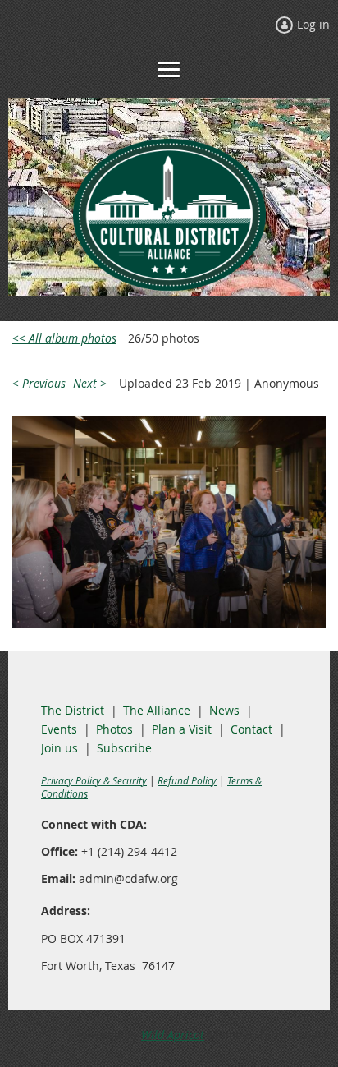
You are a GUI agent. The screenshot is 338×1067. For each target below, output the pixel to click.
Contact (251, 729)
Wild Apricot (172, 1034)
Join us (59, 748)
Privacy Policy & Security (94, 780)
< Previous (39, 383)
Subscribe (124, 748)
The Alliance (156, 710)
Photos (114, 729)
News (224, 710)
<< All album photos (64, 338)
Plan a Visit (182, 729)
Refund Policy (187, 780)
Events (59, 729)
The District (72, 710)
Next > (90, 383)
